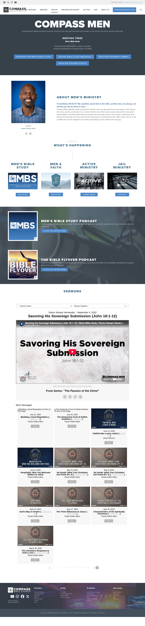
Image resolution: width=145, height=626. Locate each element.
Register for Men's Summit (113, 57)
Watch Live (37, 595)
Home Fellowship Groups (93, 592)
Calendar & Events (38, 594)
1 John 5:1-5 (114, 514)
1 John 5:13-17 (117, 474)
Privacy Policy (98, 613)
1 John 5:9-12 (42, 513)
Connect (36, 600)
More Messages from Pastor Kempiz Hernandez (72, 386)
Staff (114, 597)
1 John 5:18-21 (80, 474)
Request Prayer (64, 595)
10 (84, 568)
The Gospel (116, 595)
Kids (88, 597)
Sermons (36, 597)
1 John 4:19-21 (41, 553)
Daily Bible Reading (39, 592)
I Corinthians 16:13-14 (66, 104)
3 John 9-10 (77, 419)
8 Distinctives (116, 594)
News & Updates (38, 599)
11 (88, 568)
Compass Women (91, 595)
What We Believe (117, 592)
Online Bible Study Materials (75, 57)
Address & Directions (13, 600)
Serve (35, 602)
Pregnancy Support (65, 597)
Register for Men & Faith (72, 63)
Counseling (63, 592)
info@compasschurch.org (133, 2)
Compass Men (90, 594)
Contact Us (116, 599)
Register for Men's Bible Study (34, 57)
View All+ (89, 600)
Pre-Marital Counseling (66, 594)
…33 (93, 568)
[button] (141, 10)
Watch (35, 426)
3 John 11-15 (40, 418)
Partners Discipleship (92, 599)
